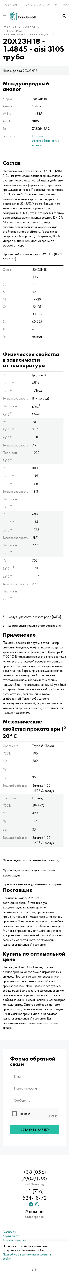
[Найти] (64, 16)
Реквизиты (9, 1232)
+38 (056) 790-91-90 (37, 4)
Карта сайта (11, 1236)
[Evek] (23, 16)
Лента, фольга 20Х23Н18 (20, 71)
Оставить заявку (34, 1129)
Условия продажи (14, 1240)
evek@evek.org (34, 1184)
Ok (34, 1270)
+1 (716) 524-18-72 (34, 1194)
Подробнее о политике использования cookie (27, 1256)
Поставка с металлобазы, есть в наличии (45, 140)
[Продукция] (5, 15)
